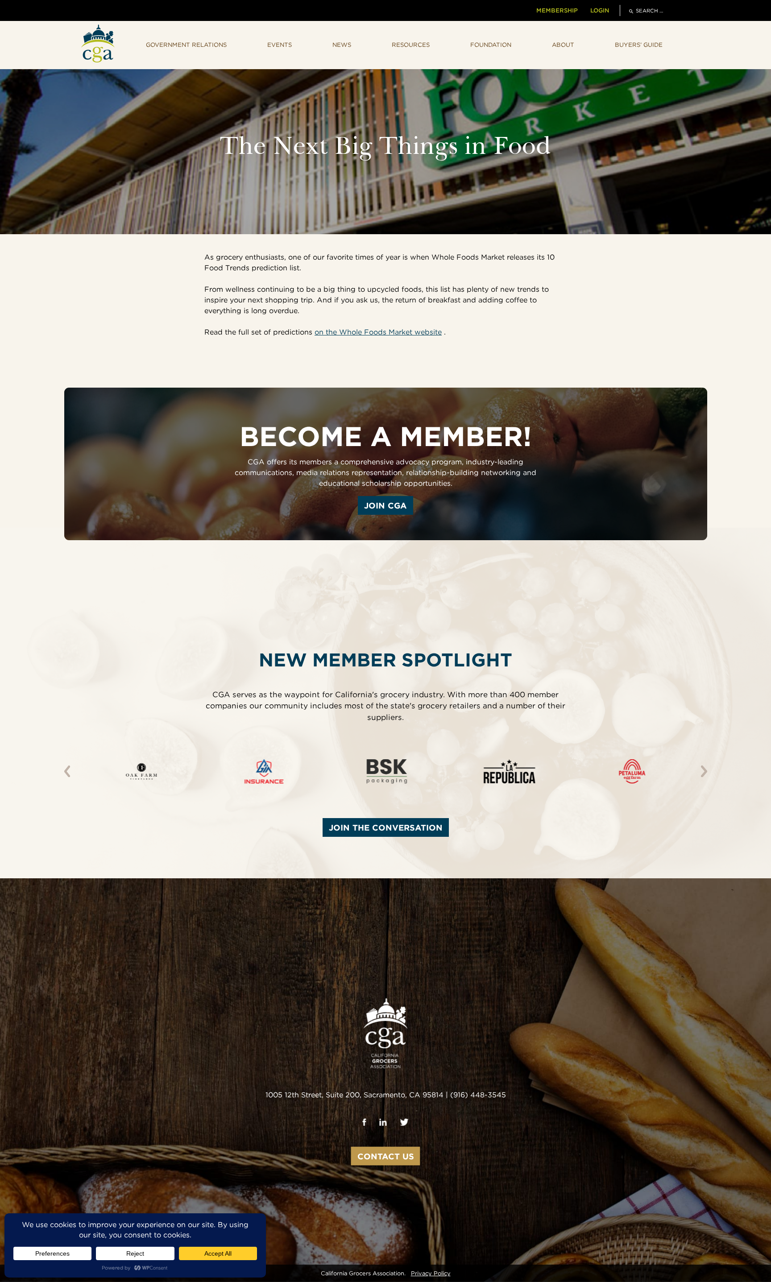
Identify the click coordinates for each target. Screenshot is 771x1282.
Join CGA (385, 505)
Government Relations (186, 44)
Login (599, 10)
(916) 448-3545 (478, 1095)
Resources (411, 44)
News (341, 44)
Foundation (490, 44)
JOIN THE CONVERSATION (386, 827)
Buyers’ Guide (639, 44)
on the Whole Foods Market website (378, 332)
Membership (557, 10)
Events (279, 44)
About (563, 44)
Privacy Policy (431, 1273)
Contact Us (385, 1156)
